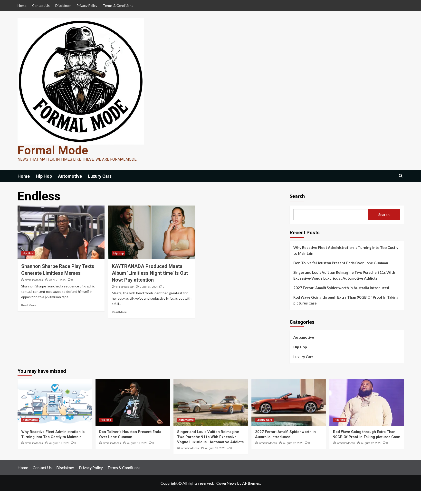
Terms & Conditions (118, 5)
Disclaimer (63, 5)
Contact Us (41, 5)
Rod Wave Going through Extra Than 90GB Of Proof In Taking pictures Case (346, 300)
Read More (28, 305)
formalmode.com (34, 280)
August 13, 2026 (59, 443)
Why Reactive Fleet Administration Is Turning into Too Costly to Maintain (345, 250)
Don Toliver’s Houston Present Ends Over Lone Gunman (340, 263)
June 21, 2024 (149, 286)
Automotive (70, 176)
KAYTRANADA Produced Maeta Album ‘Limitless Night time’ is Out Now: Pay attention (150, 273)
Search (297, 196)
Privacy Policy (87, 5)
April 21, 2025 (57, 280)
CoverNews (226, 483)
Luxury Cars (100, 176)
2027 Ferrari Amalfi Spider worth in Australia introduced (341, 287)
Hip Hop (44, 176)
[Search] (401, 176)
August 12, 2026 (293, 443)
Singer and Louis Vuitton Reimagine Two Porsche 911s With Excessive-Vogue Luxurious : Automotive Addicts (344, 275)
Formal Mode (53, 150)
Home (22, 5)
